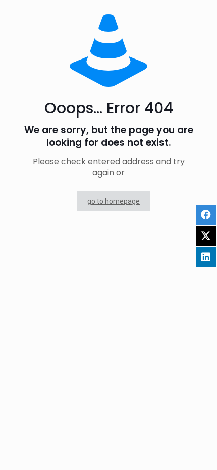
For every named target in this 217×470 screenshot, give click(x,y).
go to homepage (113, 201)
